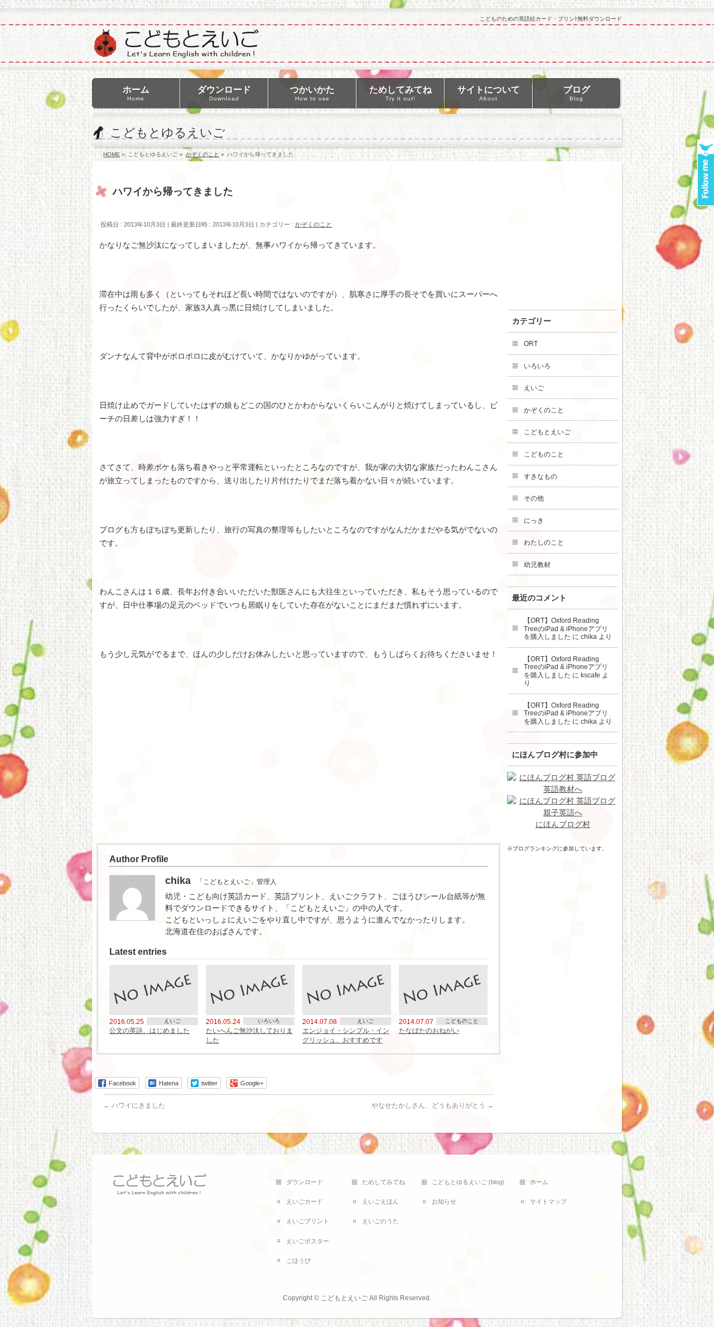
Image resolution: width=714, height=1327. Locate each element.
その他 (534, 498)
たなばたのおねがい (429, 1030)
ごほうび (298, 1260)
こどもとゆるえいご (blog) (468, 1182)
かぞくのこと (313, 224)
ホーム (539, 1182)
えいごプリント (307, 1221)
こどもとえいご (547, 432)
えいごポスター (307, 1241)
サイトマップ (548, 1201)
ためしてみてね (383, 1182)
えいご (172, 1021)
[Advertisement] (180, 753)
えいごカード (304, 1201)
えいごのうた (380, 1221)
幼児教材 (537, 565)
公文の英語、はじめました (149, 1030)
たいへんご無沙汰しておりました (249, 1035)
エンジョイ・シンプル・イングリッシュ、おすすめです (345, 1035)
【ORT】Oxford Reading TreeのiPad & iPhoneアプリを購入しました (566, 629)
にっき (534, 521)
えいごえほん (380, 1201)
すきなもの (540, 476)
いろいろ (269, 1021)
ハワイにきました (134, 1105)
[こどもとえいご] (175, 46)
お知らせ (444, 1201)
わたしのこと (544, 542)
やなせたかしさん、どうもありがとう (433, 1105)
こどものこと (462, 1021)
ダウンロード (304, 1182)
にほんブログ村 (563, 824)
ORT (531, 344)
